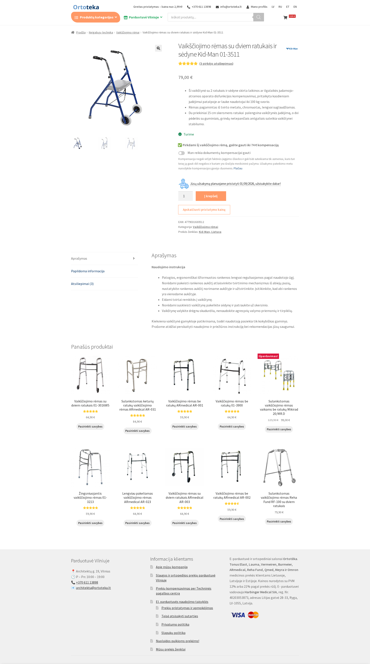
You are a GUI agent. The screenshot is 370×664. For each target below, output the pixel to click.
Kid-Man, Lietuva (210, 232)
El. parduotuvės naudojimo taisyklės (182, 601)
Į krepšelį (211, 196)
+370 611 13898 (201, 7)
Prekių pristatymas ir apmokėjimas (187, 608)
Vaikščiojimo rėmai (127, 32)
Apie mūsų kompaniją (172, 567)
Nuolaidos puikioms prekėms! (177, 641)
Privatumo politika (175, 624)
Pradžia (81, 32)
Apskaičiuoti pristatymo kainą (204, 210)
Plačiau (238, 168)
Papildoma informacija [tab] (87, 271)
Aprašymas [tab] (79, 258)
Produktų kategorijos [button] (96, 17)
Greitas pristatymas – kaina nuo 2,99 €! (157, 7)
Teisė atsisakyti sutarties (179, 616)
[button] (158, 48)
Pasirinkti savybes (90, 426)
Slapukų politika (173, 633)
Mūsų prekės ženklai (170, 649)
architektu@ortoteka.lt (93, 588)
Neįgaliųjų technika (101, 32)
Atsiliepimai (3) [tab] (82, 284)
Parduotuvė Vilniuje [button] (144, 17)
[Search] (258, 17)
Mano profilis (259, 7)
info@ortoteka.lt (231, 7)
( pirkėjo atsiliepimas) (216, 63)
